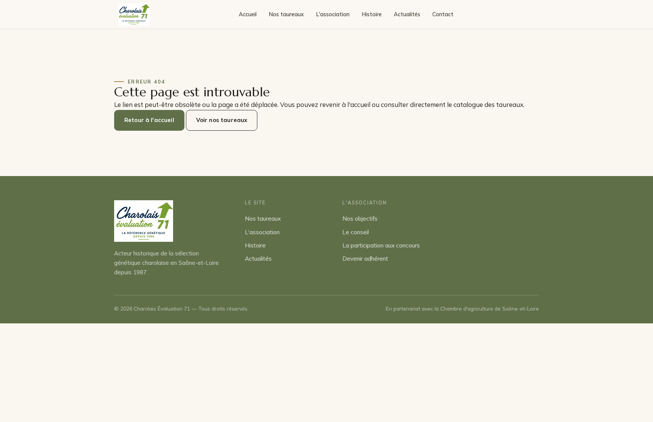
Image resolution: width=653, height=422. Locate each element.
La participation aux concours (381, 245)
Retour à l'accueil (149, 120)
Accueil (248, 14)
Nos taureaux (286, 14)
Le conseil (355, 232)
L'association (333, 14)
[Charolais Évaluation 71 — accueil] (133, 14)
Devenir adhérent (365, 258)
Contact (442, 14)
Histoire (372, 14)
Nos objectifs (360, 218)
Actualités (407, 14)
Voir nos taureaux (222, 120)
